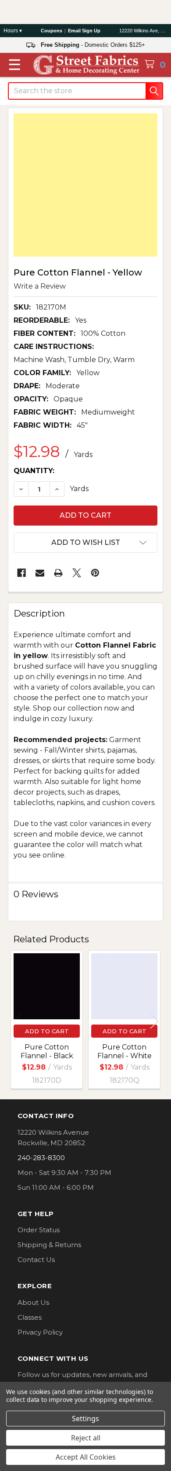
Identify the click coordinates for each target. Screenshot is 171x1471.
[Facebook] (21, 573)
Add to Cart (47, 1031)
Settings (85, 1418)
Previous (16, 1020)
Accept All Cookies (86, 1457)
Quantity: (34, 471)
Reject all (85, 1438)
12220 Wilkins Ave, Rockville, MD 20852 (143, 30)
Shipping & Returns (49, 1245)
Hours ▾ (13, 31)
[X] (77, 573)
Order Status (39, 1230)
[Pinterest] (95, 573)
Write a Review (40, 286)
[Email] (40, 573)
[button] (85, 543)
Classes (30, 1317)
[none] (85, 185)
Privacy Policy (40, 1332)
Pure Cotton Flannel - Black (47, 1051)
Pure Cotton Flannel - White (124, 1051)
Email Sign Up (84, 30)
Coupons (51, 30)
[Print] (58, 573)
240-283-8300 (41, 1158)
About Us (33, 1302)
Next (154, 1020)
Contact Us (36, 1259)
